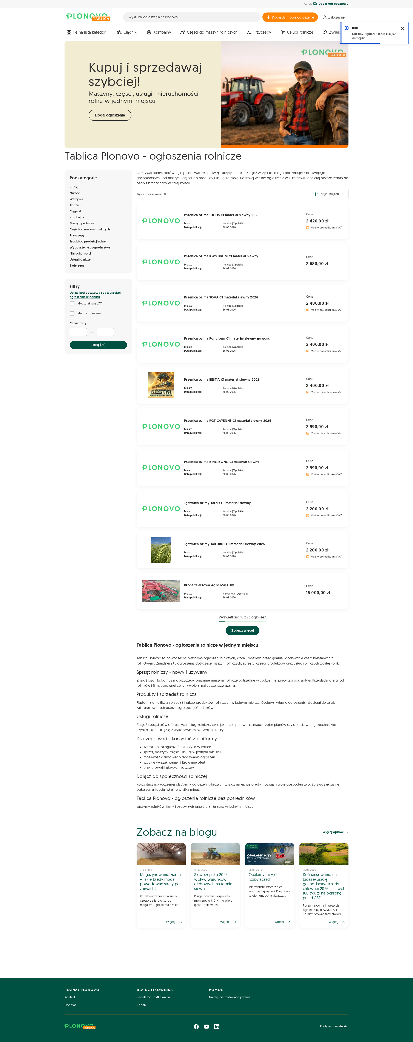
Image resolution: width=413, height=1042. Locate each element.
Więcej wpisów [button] (333, 832)
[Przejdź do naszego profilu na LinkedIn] (217, 1026)
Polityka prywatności (334, 1026)
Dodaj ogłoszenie (110, 115)
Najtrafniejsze (330, 194)
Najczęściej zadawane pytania (229, 997)
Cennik (141, 1005)
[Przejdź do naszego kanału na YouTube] (206, 1026)
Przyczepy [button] (262, 32)
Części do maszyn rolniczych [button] (212, 32)
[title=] (161, 885)
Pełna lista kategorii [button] (90, 32)
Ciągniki (130, 32)
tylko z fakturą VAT (89, 303)
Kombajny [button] (162, 32)
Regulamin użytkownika (153, 997)
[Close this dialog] (402, 28)
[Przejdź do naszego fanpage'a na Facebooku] (196, 1026)
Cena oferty (78, 323)
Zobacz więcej (242, 630)
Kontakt (70, 997)
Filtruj (98, 345)
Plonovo (70, 1005)
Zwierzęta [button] (338, 32)
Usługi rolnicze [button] (300, 32)
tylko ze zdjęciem (89, 313)
